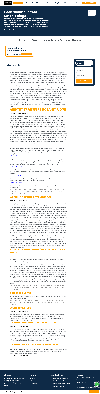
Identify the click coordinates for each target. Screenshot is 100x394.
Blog (30, 386)
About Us (32, 378)
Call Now (95, 391)
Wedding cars (69, 3)
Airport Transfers (80, 62)
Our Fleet (50, 3)
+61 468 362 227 (89, 3)
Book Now (18, 3)
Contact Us (33, 383)
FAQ (30, 381)
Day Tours (58, 3)
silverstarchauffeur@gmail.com (84, 388)
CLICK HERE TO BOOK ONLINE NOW (19, 113)
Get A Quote (88, 62)
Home (28, 3)
